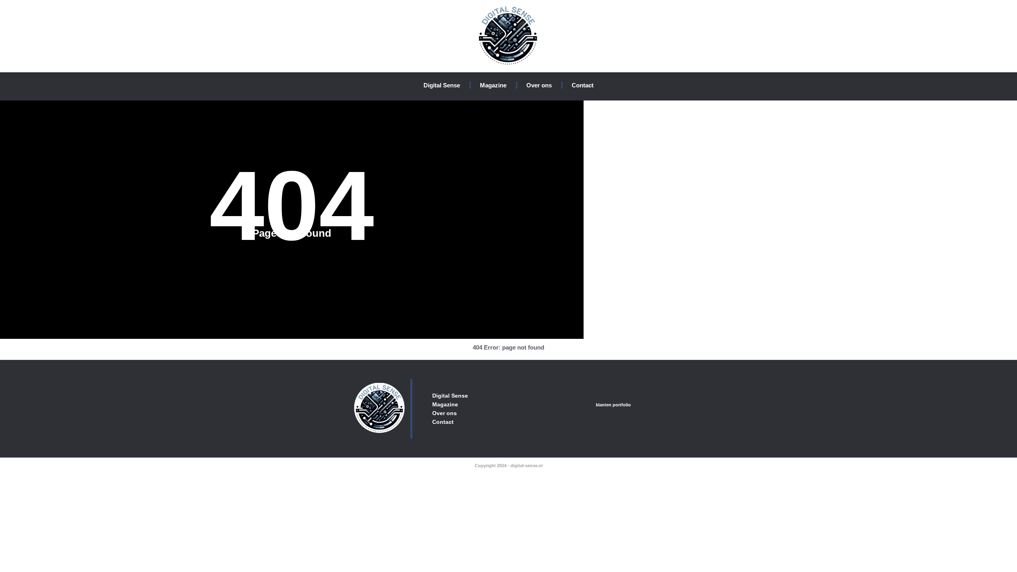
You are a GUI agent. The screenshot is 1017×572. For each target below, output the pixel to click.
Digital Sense (441, 85)
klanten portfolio (613, 404)
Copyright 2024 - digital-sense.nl (509, 465)
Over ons (539, 85)
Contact (583, 85)
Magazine (493, 85)
